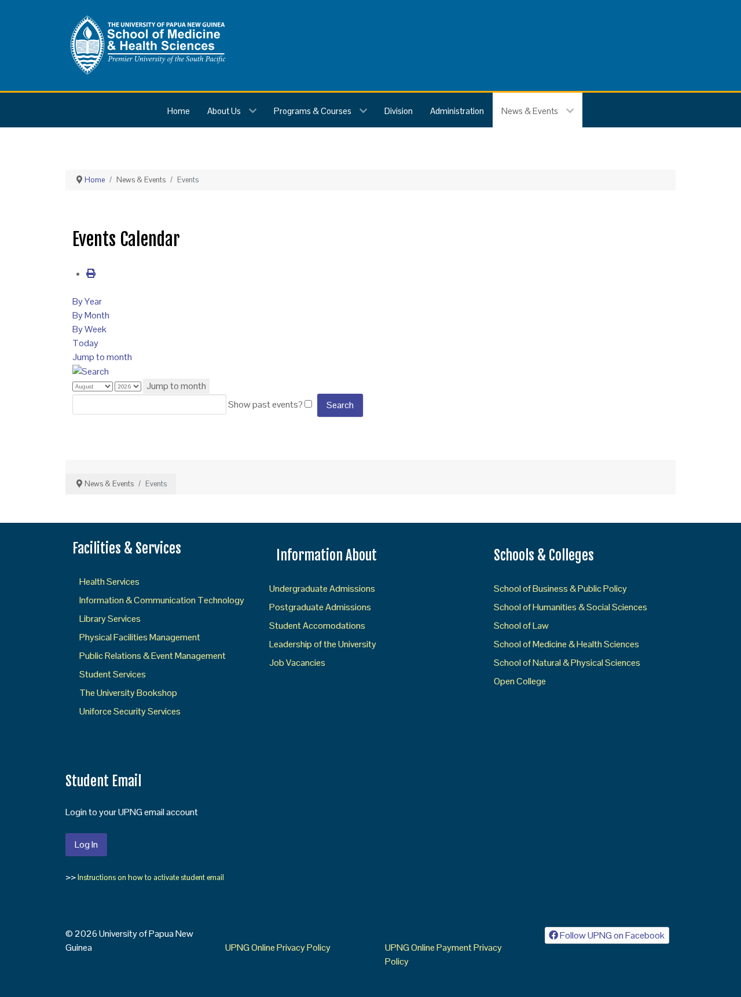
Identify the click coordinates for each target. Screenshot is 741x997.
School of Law (521, 626)
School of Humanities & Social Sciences (570, 607)
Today (85, 343)
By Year (87, 301)
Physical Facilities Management (139, 637)
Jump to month (102, 357)
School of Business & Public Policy (560, 588)
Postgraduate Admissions (320, 607)
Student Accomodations (317, 626)
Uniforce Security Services (130, 711)
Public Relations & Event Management (152, 656)
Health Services (109, 582)
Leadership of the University (322, 644)
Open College (520, 681)
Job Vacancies (297, 663)
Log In (86, 844)
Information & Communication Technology (161, 600)
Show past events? (265, 404)
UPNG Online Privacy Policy (278, 947)
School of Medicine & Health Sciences (566, 644)
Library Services (110, 619)
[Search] (90, 371)
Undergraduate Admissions (322, 588)
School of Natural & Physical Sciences (567, 663)
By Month (90, 315)
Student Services (112, 674)
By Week (89, 329)
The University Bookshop (128, 693)
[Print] (91, 273)
